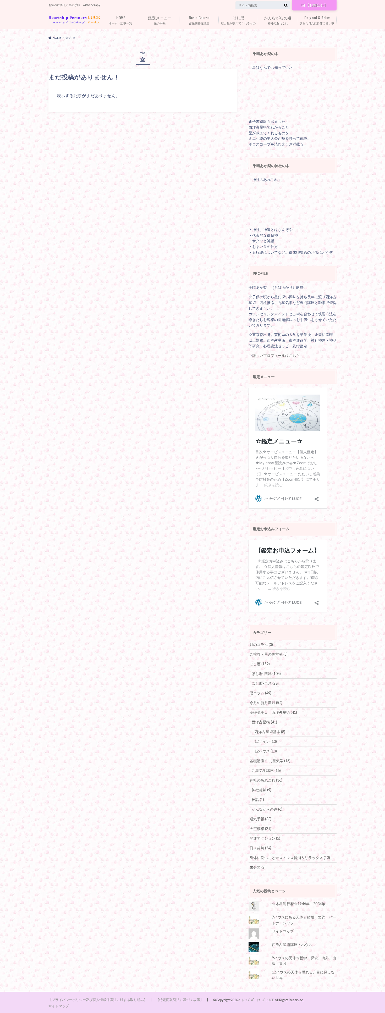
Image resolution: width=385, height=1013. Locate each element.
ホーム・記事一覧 (120, 20)
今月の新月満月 (266, 702)
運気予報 (260, 819)
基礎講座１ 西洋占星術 (273, 712)
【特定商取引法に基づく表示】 (180, 1000)
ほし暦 (260, 664)
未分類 (258, 867)
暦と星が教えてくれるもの (238, 20)
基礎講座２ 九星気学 (270, 761)
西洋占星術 (264, 722)
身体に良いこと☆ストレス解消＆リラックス (290, 857)
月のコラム (261, 644)
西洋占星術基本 (270, 731)
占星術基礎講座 (199, 20)
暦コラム (260, 693)
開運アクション (265, 838)
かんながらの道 (267, 809)
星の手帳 (160, 20)
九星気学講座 (266, 770)
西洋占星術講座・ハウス (292, 944)
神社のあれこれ (278, 20)
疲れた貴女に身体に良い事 (317, 20)
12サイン (266, 741)
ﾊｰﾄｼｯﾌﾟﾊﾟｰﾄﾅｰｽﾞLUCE (256, 1000)
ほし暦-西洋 (266, 673)
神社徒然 (261, 790)
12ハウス (266, 751)
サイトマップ (283, 931)
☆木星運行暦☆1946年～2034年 (298, 903)
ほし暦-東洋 (265, 683)
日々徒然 (260, 848)
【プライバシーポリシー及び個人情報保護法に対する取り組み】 (97, 1000)
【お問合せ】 (317, 5)
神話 (258, 799)
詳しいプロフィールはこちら (276, 355)
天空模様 (260, 828)
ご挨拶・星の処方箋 (269, 654)
